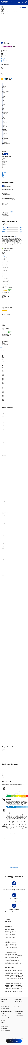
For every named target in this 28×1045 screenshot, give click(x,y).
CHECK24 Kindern (19, 1015)
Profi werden (17, 1003)
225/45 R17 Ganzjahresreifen (11, 949)
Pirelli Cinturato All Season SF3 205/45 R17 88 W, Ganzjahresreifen (14, 970)
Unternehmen (3, 1004)
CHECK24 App (4, 1028)
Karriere (2, 1001)
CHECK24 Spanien (5, 1008)
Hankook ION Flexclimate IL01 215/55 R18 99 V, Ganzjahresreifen (14, 989)
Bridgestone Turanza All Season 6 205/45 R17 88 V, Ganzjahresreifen (14, 973)
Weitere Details (11, 212)
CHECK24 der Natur (20, 1017)
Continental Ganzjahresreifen (11, 928)
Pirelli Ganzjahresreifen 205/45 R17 (12, 957)
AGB (6, 1039)
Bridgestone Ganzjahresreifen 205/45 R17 (13, 960)
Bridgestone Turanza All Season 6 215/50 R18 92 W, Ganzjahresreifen (14, 983)
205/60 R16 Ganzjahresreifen (11, 942)
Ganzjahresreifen (8, 921)
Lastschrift (3, 1020)
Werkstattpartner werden (20, 1006)
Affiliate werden (18, 1004)
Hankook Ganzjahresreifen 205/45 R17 (13, 962)
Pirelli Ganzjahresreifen (9, 929)
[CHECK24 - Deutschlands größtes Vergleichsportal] (4, 2)
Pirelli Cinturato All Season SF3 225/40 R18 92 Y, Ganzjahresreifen (14, 986)
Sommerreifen (7, 922)
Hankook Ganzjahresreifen (10, 934)
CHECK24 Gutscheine (5, 1030)
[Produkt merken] (14, 47)
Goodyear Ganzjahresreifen (10, 935)
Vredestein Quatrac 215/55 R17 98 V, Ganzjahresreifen (14, 988)
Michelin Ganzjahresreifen (10, 931)
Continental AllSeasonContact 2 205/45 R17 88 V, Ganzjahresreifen (14, 975)
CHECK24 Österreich (5, 1006)
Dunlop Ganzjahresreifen (10, 937)
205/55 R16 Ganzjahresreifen (11, 947)
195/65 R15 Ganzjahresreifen (11, 944)
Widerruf (21, 1039)
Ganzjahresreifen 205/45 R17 (11, 954)
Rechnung (3, 1018)
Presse (2, 1003)
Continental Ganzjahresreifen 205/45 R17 (13, 955)
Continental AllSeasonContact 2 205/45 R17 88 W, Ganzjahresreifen (14, 978)
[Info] (3, 413)
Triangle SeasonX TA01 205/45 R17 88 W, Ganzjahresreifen (14, 972)
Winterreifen (7, 919)
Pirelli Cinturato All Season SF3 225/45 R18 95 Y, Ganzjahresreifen (14, 991)
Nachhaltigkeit (18, 1013)
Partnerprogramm (18, 1001)
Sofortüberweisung (5, 1017)
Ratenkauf (3, 1022)
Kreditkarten (3, 1015)
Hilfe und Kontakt (4, 1026)
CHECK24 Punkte (4, 1032)
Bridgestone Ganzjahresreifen (11, 932)
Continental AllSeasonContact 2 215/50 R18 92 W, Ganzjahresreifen (14, 985)
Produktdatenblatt (14, 867)
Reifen (2, 6)
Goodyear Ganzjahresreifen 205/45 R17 (13, 963)
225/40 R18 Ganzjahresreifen (11, 945)
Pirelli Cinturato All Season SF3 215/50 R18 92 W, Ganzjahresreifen (14, 993)
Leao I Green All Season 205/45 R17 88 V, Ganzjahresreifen (14, 976)
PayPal (2, 1013)
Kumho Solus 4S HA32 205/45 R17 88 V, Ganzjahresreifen (14, 968)
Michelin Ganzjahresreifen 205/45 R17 (13, 959)
